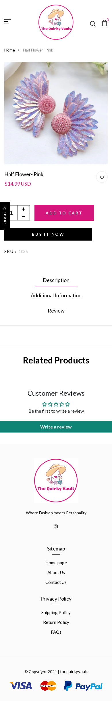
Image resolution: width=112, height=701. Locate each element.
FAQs (56, 632)
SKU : (10, 251)
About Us (56, 572)
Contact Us (56, 582)
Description (56, 280)
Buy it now (48, 234)
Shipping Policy (56, 612)
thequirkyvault (74, 671)
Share (5, 218)
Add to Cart (64, 212)
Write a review (56, 426)
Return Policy (56, 622)
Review (56, 310)
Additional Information (56, 295)
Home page (56, 562)
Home (9, 49)
